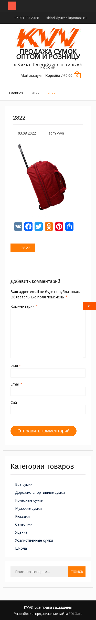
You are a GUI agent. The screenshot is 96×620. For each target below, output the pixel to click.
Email (16, 384)
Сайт (14, 402)
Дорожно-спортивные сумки (40, 492)
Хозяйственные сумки (34, 540)
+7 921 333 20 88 (26, 17)
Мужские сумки (28, 508)
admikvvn (56, 133)
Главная (16, 92)
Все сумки (24, 484)
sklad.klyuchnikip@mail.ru (66, 17)
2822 (35, 92)
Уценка (21, 532)
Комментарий (24, 306)
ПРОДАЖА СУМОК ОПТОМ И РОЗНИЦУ (48, 54)
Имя (15, 365)
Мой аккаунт (31, 75)
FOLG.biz (75, 613)
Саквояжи (24, 524)
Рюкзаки (22, 516)
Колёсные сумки (29, 500)
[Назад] (90, 306)
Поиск (76, 571)
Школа (21, 548)
